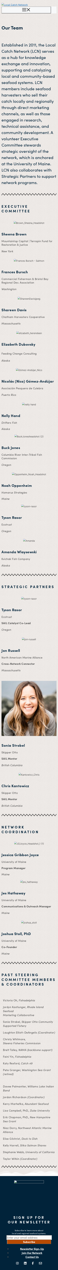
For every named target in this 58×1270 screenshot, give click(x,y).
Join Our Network (32, 1253)
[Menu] (26, 10)
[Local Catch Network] (14, 4)
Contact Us (32, 1257)
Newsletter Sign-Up (32, 1249)
